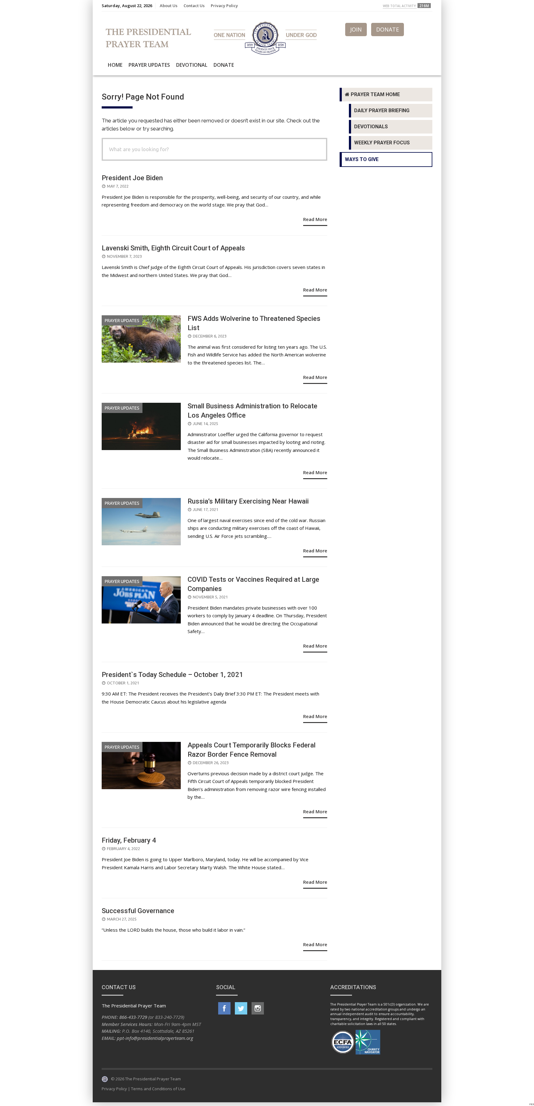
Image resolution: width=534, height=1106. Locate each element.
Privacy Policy (224, 5)
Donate (224, 65)
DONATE (387, 29)
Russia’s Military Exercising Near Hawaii (248, 501)
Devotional (191, 65)
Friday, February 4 (129, 840)
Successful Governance (138, 911)
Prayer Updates (149, 65)
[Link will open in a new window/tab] (224, 1008)
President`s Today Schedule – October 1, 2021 (172, 674)
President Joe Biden (132, 178)
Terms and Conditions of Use (158, 1088)
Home (115, 65)
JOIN (356, 29)
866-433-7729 (133, 1017)
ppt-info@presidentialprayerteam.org (155, 1038)
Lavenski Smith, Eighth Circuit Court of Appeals (173, 248)
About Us (168, 5)
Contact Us (194, 5)
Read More (315, 219)
